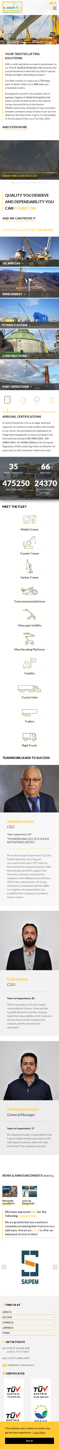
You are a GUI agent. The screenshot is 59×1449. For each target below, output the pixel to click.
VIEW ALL (48, 1175)
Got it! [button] (29, 1441)
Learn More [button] (39, 1432)
